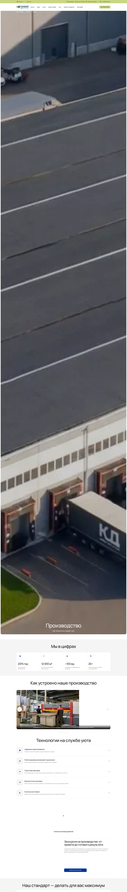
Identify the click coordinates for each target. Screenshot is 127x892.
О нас (60, 7)
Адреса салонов (52, 7)
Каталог (32, 7)
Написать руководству (69, 7)
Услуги (44, 7)
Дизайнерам (71, 1)
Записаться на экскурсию (75, 870)
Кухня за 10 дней (81, 1)
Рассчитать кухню (105, 7)
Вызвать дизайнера (92, 1)
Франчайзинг (80, 7)
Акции (38, 7)
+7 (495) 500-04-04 (106, 1)
